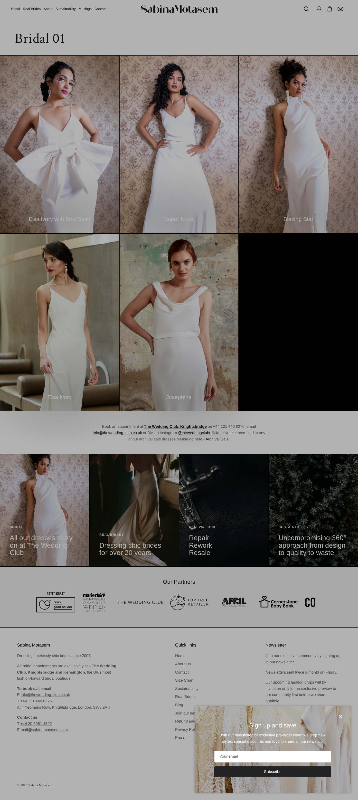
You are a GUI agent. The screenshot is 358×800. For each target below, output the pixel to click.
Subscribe (273, 772)
